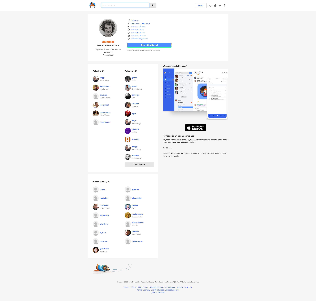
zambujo (135, 95)
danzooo (103, 241)
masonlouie (105, 122)
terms (139, 290)
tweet (143, 26)
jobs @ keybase (158, 292)
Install (200, 5)
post (143, 32)
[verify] (220, 5)
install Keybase (130, 287)
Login (210, 5)
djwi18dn (104, 224)
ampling (135, 139)
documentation (156, 287)
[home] (92, 4)
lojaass (135, 205)
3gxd (134, 113)
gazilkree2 (104, 248)
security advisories (184, 287)
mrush (102, 189)
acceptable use (172, 290)
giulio (134, 77)
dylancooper (137, 241)
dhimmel (134, 26)
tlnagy (134, 146)
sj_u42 (103, 232)
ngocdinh (104, 198)
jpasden (135, 231)
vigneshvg (104, 215)
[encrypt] (215, 5)
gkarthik (135, 129)
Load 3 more (139, 164)
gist (142, 29)
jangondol (104, 105)
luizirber (135, 103)
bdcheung (104, 205)
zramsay (135, 155)
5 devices (135, 20)
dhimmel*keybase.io (139, 38)
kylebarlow (104, 86)
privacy (147, 290)
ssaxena (103, 95)
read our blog (143, 287)
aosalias (135, 189)
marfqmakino (137, 214)
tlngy (102, 77)
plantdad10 (136, 198)
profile (143, 35)
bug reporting (169, 287)
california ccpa (158, 290)
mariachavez (105, 112)
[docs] (225, 5)
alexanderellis (138, 222)
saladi (134, 86)
